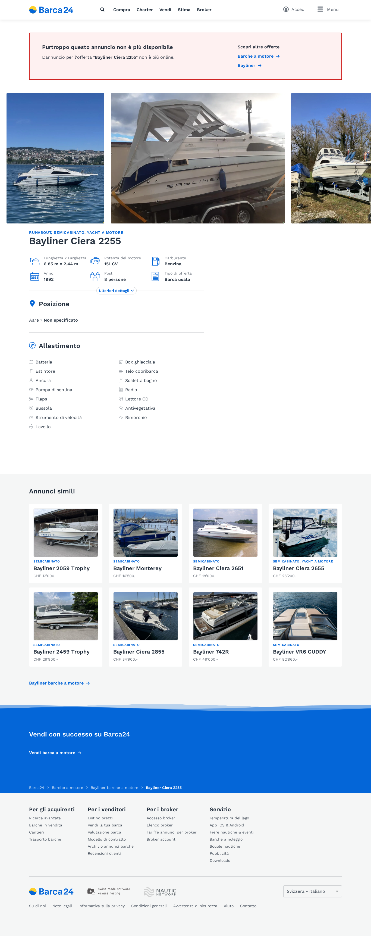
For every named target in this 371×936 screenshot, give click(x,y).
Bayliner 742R (211, 651)
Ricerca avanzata (45, 818)
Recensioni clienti (104, 853)
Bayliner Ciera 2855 (139, 651)
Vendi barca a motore (52, 752)
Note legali (62, 906)
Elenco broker (160, 825)
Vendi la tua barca (105, 825)
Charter (145, 9)
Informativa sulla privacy (101, 906)
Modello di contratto (107, 839)
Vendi (165, 9)
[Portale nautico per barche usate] (56, 10)
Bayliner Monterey (137, 568)
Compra (121, 9)
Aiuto (229, 906)
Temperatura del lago (229, 818)
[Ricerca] (103, 9)
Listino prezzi (100, 818)
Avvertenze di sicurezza (195, 906)
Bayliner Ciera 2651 (218, 568)
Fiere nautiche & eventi (232, 832)
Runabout (40, 232)
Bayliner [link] (246, 65)
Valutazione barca (104, 832)
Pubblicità (219, 853)
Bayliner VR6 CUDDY (299, 651)
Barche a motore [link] (255, 56)
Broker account (161, 839)
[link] (65, 543)
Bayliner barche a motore (56, 683)
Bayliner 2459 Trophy (61, 651)
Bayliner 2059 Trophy (61, 568)
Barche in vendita (45, 825)
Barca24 (36, 787)
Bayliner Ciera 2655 (298, 568)
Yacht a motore (105, 232)
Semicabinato (69, 232)
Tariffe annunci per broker (172, 832)
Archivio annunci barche (111, 846)
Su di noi (37, 906)
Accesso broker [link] (161, 818)
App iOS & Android (227, 825)
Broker (204, 9)
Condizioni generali (149, 906)
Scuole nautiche (225, 846)
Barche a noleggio (226, 839)
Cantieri (36, 832)
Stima (184, 9)
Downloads (220, 860)
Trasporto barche (45, 839)
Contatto (248, 906)
